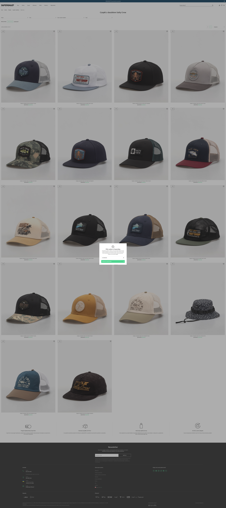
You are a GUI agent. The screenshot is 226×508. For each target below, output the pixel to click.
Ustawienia (104, 257)
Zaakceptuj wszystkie (106, 261)
